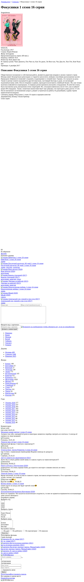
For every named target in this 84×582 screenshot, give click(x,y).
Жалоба (4, 254)
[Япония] (5, 515)
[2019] (2, 505)
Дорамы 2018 (10, 407)
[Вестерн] (7, 527)
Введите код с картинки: (10, 325)
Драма (7, 372)
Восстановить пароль (18, 574)
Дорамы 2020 (10, 403)
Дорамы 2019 (10, 405)
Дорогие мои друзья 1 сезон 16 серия (14, 442)
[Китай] (5, 517)
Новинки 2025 (10, 356)
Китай (7, 339)
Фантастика (9, 393)
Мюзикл (8, 381)
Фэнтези (8, 395)
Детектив (8, 370)
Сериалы (10, 354)
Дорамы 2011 (10, 420)
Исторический (10, 373)
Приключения (10, 383)
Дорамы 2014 (10, 414)
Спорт (7, 387)
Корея (7, 335)
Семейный (9, 385)
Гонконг (8, 345)
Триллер (8, 389)
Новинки (8, 333)
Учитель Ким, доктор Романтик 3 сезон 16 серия (19, 450)
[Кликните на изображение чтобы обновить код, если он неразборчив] (47, 327)
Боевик (8, 364)
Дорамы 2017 (10, 409)
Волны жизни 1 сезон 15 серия (12, 483)
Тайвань (8, 341)
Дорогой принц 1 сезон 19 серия (13, 473)
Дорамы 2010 (10, 422)
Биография (9, 366)
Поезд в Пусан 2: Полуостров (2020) (14, 466)
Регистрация (5, 574)
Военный (8, 368)
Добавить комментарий (9, 329)
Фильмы (10, 352)
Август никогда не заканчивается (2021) (16, 458)
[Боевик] (7, 523)
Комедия (8, 375)
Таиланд (8, 343)
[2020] (2, 503)
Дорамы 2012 (10, 418)
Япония (8, 337)
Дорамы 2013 (10, 416)
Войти (4, 572)
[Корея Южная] (5, 513)
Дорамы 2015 (10, 412)
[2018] (2, 507)
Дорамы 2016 (10, 411)
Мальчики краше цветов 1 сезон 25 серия (16, 432)
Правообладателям (8, 578)
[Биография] (7, 525)
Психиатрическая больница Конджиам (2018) (18, 491)
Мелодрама (9, 379)
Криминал (9, 377)
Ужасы (7, 391)
